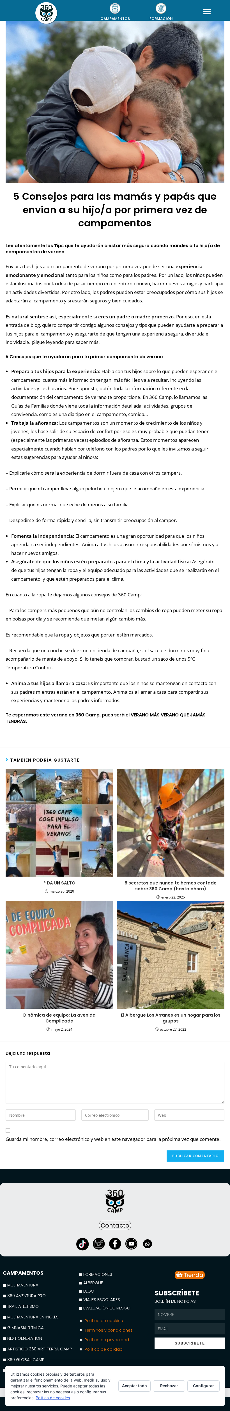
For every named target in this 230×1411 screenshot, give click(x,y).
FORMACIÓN (161, 18)
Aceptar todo (134, 1385)
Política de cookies (53, 1397)
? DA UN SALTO (59, 883)
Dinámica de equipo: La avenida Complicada (59, 1018)
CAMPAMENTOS (115, 18)
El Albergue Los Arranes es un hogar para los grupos (170, 1018)
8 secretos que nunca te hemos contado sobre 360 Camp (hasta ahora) (171, 886)
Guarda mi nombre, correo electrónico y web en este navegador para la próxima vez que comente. (113, 1139)
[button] (207, 11)
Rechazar (169, 1385)
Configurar (203, 1385)
